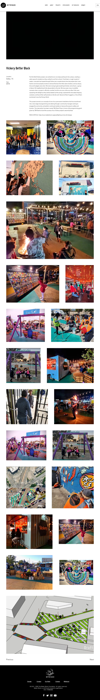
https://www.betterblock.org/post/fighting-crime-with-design (55, 115)
